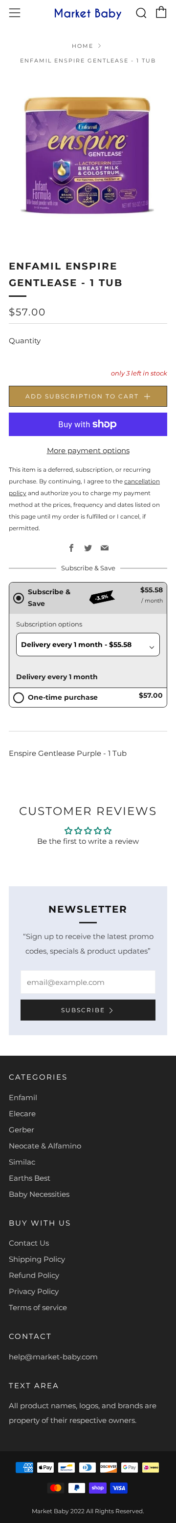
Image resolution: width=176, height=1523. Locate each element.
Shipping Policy (37, 1259)
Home (82, 45)
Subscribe (83, 1010)
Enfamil (23, 1097)
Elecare (22, 1113)
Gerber (21, 1129)
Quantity (25, 340)
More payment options (88, 450)
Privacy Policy (34, 1291)
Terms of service (38, 1307)
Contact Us (29, 1243)
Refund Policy (34, 1275)
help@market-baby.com (53, 1356)
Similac (22, 1162)
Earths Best (29, 1178)
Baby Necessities (39, 1194)
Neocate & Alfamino (45, 1145)
